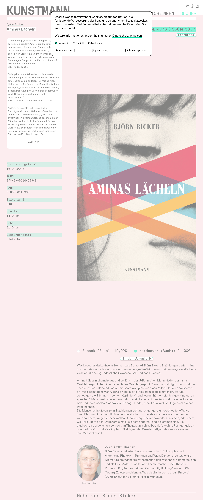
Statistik (80, 43)
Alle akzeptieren (137, 50)
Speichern (100, 50)
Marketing (96, 43)
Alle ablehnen (64, 50)
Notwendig (63, 43)
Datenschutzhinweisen (127, 35)
